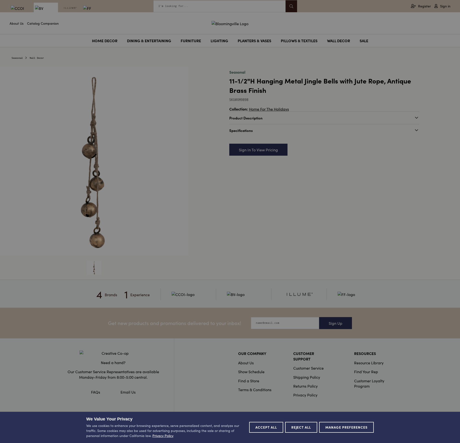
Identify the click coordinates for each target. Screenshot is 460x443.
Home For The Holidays (269, 109)
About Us (16, 23)
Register (424, 6)
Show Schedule (251, 371)
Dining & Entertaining (149, 40)
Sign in (445, 6)
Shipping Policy (306, 377)
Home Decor (104, 40)
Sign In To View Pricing (258, 149)
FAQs (95, 392)
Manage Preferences (346, 427)
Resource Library (369, 362)
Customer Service (308, 368)
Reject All (301, 427)
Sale (364, 40)
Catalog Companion (43, 23)
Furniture (191, 40)
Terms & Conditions (254, 389)
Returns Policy (305, 386)
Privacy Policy (305, 394)
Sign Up (335, 323)
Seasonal (17, 58)
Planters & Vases (254, 40)
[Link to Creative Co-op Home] (113, 353)
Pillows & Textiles (299, 40)
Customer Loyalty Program (369, 383)
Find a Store (248, 380)
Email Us (128, 392)
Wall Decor (338, 40)
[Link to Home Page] (230, 22)
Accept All (266, 427)
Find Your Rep (366, 371)
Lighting (219, 40)
